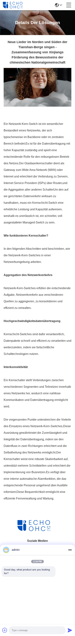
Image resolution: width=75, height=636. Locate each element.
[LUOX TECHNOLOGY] (15, 5)
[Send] (70, 630)
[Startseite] (37, 530)
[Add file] (4, 630)
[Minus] (70, 550)
